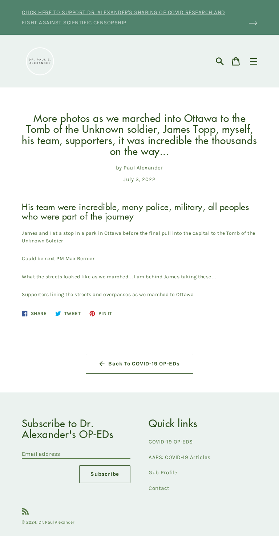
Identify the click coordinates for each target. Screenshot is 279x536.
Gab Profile (163, 472)
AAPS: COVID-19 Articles (180, 457)
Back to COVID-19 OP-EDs (143, 363)
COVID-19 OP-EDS (171, 441)
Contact (159, 488)
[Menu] (254, 61)
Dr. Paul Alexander (56, 522)
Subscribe (104, 474)
